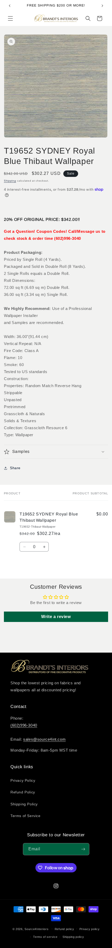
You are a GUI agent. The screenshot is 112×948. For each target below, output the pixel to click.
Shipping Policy (24, 804)
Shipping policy (73, 936)
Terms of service (45, 936)
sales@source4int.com (44, 739)
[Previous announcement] (9, 5)
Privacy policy (89, 929)
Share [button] (15, 468)
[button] (10, 18)
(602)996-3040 (23, 725)
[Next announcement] (102, 5)
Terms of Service (25, 816)
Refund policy (64, 929)
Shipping (10, 180)
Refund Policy (22, 792)
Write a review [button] (56, 616)
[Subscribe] (83, 849)
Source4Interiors (36, 928)
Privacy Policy (22, 780)
